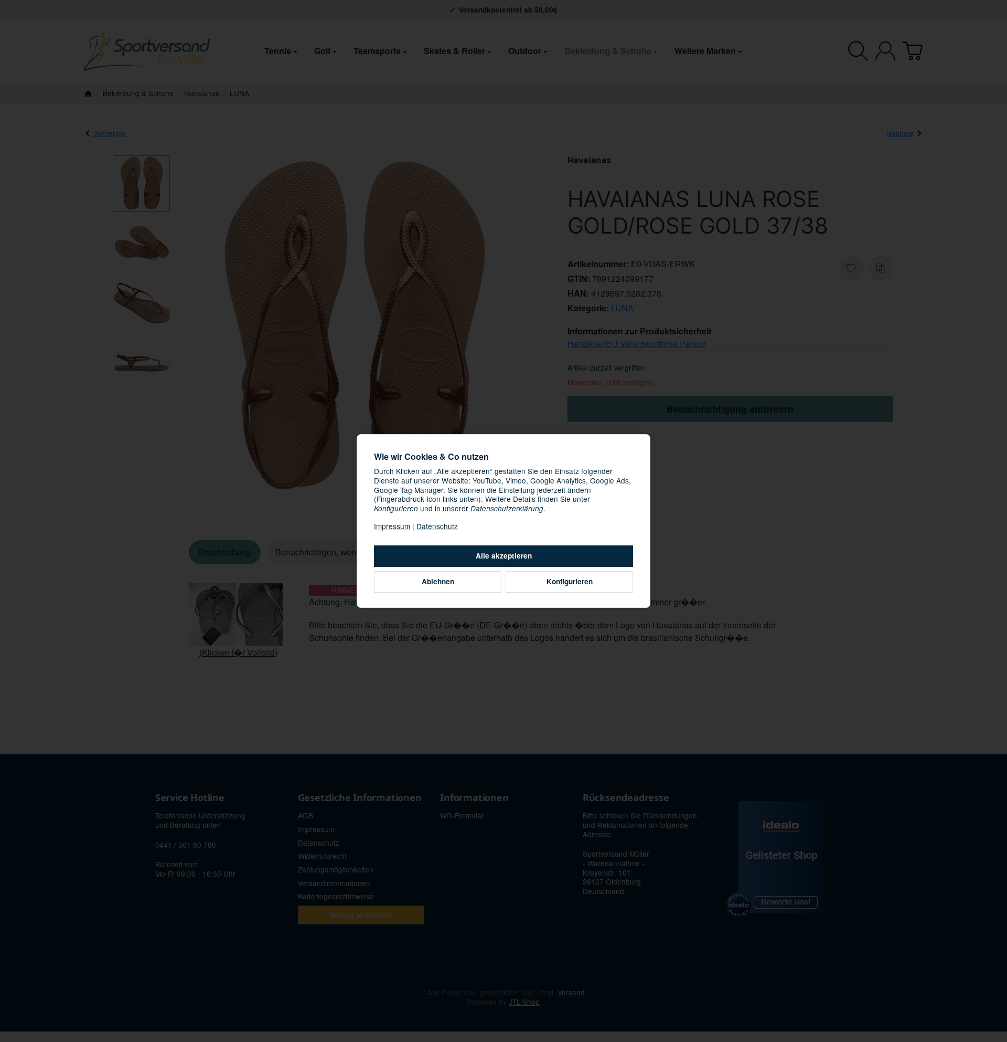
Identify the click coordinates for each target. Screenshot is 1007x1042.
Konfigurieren (570, 581)
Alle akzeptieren (504, 556)
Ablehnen (438, 581)
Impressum (392, 526)
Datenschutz (437, 526)
